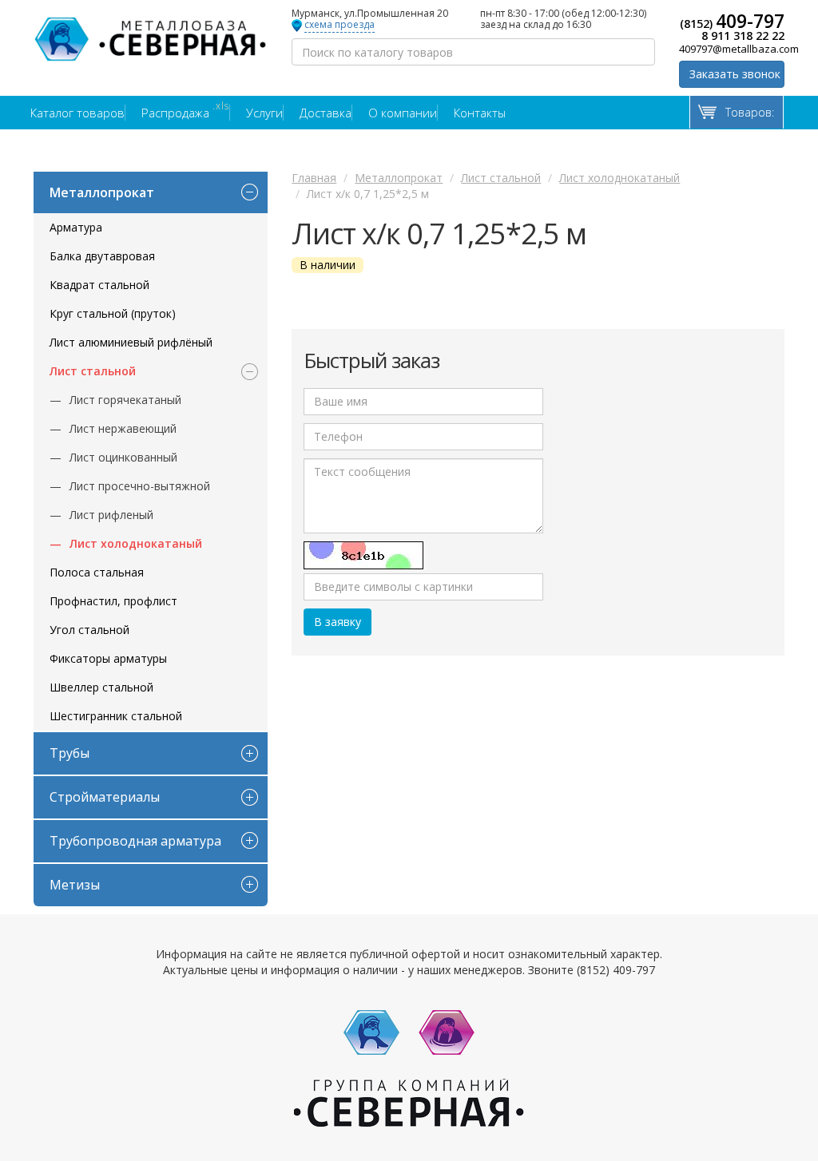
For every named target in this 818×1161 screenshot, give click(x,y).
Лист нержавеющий (123, 428)
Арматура (76, 227)
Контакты (480, 113)
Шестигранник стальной (116, 715)
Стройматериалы (105, 797)
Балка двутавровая (102, 256)
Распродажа (185, 113)
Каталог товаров (77, 113)
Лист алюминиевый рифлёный (131, 342)
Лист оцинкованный (123, 457)
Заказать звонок (734, 73)
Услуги (264, 113)
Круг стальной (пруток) (113, 313)
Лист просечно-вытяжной (139, 485)
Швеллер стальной (101, 687)
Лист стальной (93, 370)
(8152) (732, 21)
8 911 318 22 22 (742, 36)
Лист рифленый (111, 514)
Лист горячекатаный (125, 399)
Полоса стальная (97, 572)
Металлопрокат (102, 192)
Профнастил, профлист (113, 600)
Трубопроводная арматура (135, 841)
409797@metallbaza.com (731, 49)
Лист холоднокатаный (135, 543)
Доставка (325, 113)
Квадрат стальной (99, 284)
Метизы (75, 885)
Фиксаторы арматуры (108, 658)
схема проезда (339, 25)
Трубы (69, 753)
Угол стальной (89, 629)
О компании (402, 113)
